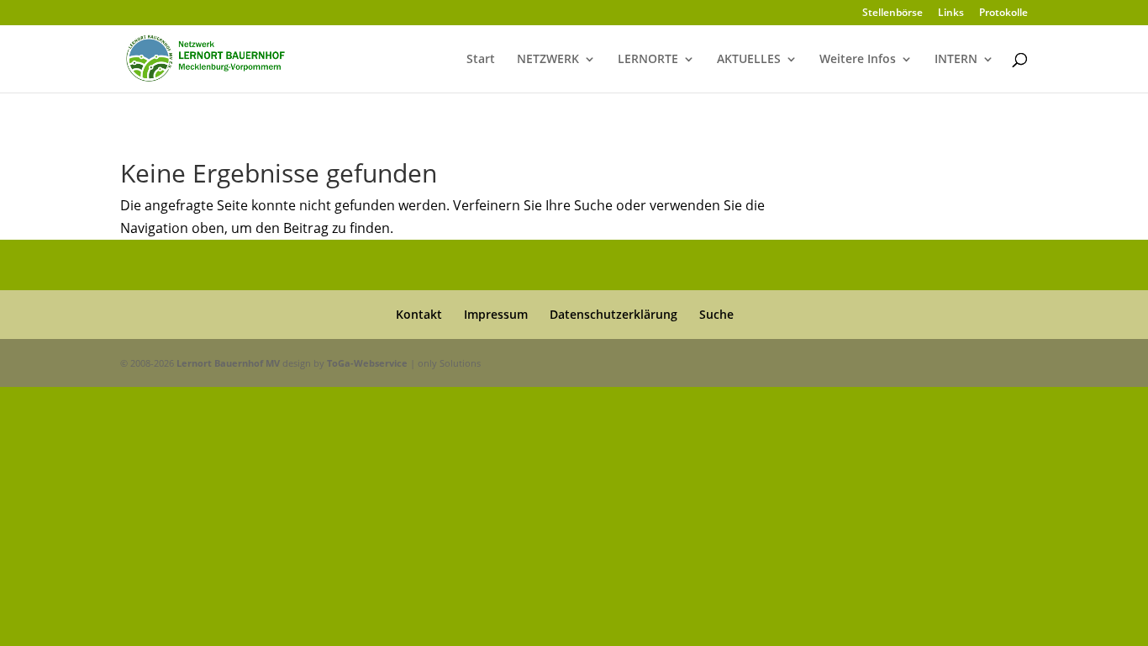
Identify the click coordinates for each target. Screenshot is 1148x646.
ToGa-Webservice (367, 363)
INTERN (956, 59)
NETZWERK (548, 59)
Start (480, 59)
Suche (716, 314)
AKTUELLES (749, 59)
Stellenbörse (892, 13)
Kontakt (419, 314)
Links (951, 13)
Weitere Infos (857, 59)
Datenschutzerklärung (613, 314)
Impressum (496, 314)
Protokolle (1003, 13)
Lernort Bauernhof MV (228, 363)
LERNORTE (648, 59)
